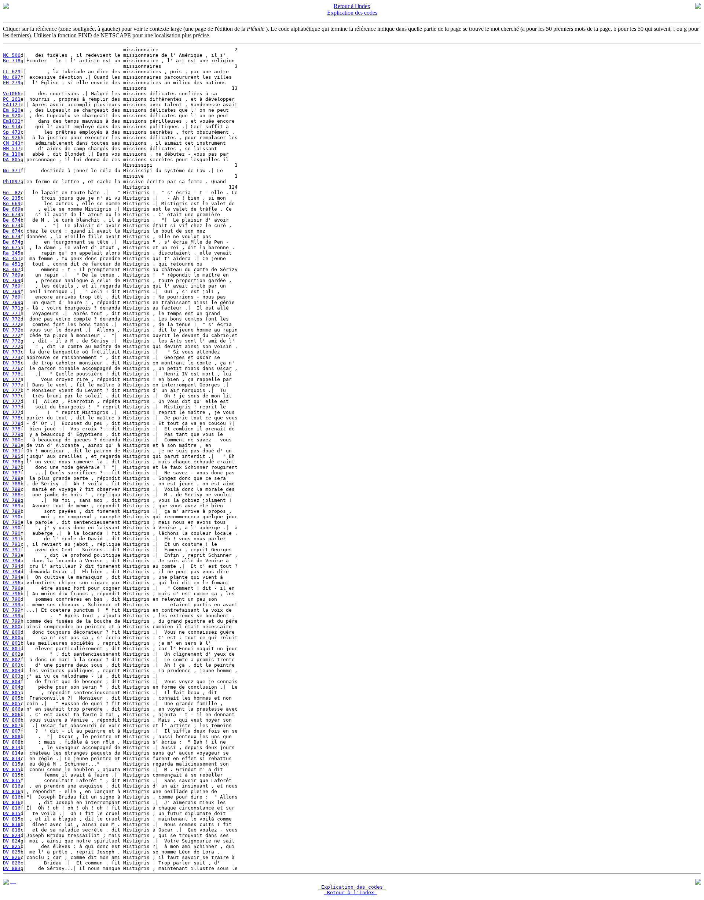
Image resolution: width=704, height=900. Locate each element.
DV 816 (12, 786)
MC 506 (12, 55)
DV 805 (12, 692)
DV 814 (12, 753)
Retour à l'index (352, 6)
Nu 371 (12, 170)
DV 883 (12, 868)
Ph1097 (12, 181)
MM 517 (12, 148)
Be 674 (12, 214)
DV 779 (12, 434)
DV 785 (12, 456)
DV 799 (12, 604)
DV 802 (12, 654)
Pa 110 (12, 154)
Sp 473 (12, 132)
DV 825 (12, 846)
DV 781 (12, 445)
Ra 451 (12, 258)
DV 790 (12, 516)
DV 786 (12, 461)
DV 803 (12, 665)
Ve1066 (12, 93)
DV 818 (12, 824)
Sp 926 (12, 137)
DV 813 (12, 747)
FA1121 (12, 104)
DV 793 (12, 555)
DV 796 (12, 582)
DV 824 (12, 835)
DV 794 (12, 560)
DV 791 (12, 538)
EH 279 (12, 82)
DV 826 (12, 857)
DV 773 (12, 352)
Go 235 (12, 198)
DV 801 (12, 643)
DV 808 (12, 736)
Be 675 (12, 247)
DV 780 (12, 439)
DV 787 (12, 467)
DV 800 (12, 626)
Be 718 (12, 60)
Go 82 (12, 192)
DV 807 (12, 725)
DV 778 (12, 418)
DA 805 (12, 159)
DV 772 (12, 319)
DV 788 (12, 478)
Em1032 (12, 121)
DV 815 (12, 764)
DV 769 (12, 275)
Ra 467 (12, 269)
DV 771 (12, 308)
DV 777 (12, 379)
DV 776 (12, 368)
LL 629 (12, 71)
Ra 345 (12, 253)
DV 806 (12, 709)
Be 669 (12, 203)
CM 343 (12, 143)
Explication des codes (352, 13)
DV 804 (12, 681)
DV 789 (12, 505)
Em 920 (12, 110)
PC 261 (12, 99)
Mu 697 (12, 77)
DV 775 (12, 363)
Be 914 (12, 126)
